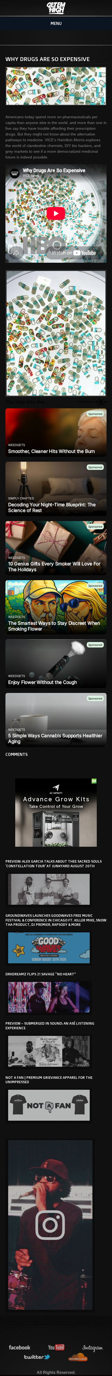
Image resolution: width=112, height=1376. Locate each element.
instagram (92, 1347)
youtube (56, 1347)
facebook (20, 1347)
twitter (37, 1357)
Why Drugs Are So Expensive (47, 58)
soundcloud (78, 1357)
